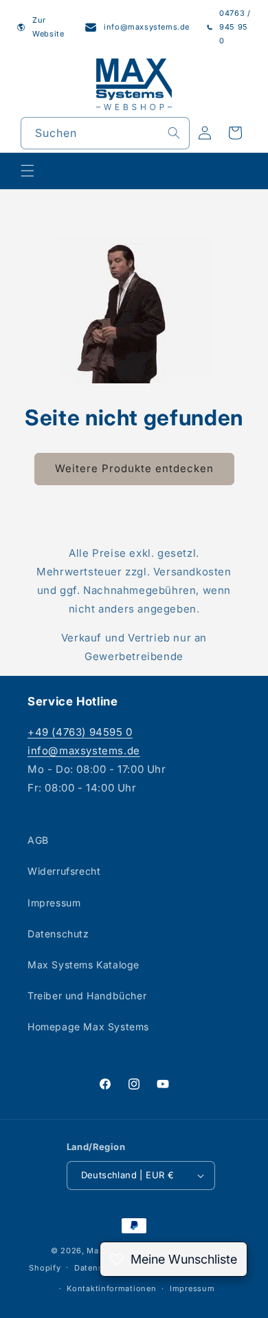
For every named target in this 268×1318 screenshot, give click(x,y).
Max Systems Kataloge (83, 964)
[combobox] (105, 133)
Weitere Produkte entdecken (134, 468)
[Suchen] (174, 133)
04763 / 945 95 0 (234, 26)
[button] (27, 171)
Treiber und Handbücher (86, 995)
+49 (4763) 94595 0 (80, 731)
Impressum (53, 902)
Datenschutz (58, 933)
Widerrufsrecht (63, 871)
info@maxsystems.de (147, 27)
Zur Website (48, 27)
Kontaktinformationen (111, 1288)
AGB (38, 840)
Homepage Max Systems (88, 1026)
